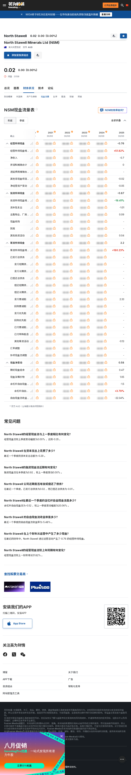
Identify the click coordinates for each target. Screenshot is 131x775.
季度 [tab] (22, 120)
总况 (7, 88)
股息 (63, 96)
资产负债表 (32, 96)
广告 (70, 679)
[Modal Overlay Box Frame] (32, 753)
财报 (72, 96)
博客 (5, 672)
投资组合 (7, 686)
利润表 (19, 96)
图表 (16, 88)
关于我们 (73, 672)
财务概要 (8, 96)
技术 (41, 88)
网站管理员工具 (11, 693)
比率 (55, 96)
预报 (80, 96)
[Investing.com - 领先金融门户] (16, 5)
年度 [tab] (10, 120)
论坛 (50, 88)
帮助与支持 (74, 686)
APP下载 (7, 679)
